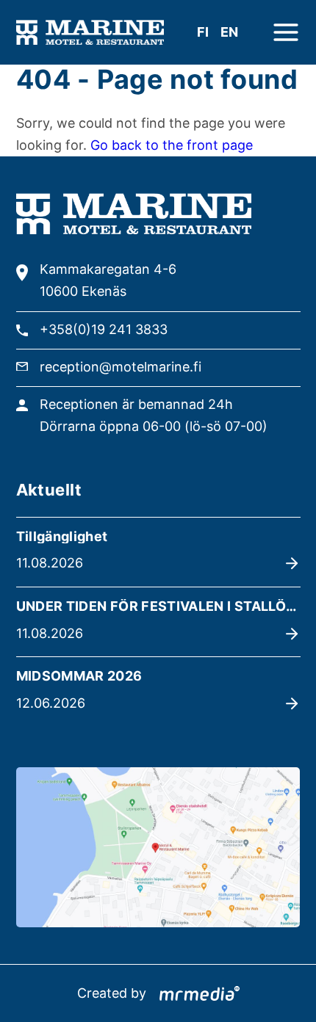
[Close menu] (286, 32)
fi (203, 32)
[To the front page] (90, 33)
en (229, 32)
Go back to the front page (171, 145)
